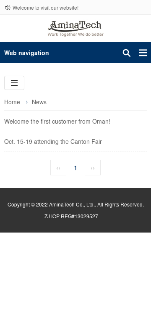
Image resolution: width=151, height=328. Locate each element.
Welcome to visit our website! (45, 7)
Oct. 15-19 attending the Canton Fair (53, 141)
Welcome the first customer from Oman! (57, 121)
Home (12, 102)
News (39, 102)
